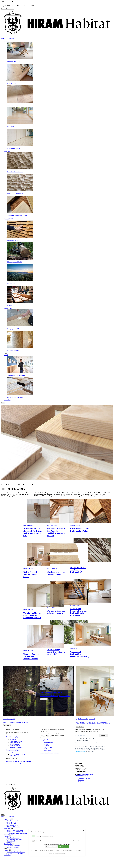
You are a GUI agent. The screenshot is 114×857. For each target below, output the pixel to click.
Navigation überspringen (7, 38)
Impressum (51, 853)
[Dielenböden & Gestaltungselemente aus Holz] (57, 36)
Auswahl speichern (51, 846)
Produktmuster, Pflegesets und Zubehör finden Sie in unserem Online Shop (18, 762)
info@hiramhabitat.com (86, 774)
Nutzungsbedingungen (80, 751)
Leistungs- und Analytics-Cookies (45, 836)
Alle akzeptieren (63, 846)
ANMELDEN (103, 735)
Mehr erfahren (7, 725)
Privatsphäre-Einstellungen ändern (50, 753)
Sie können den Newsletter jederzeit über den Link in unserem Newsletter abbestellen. (89, 743)
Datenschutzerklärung (60, 853)
